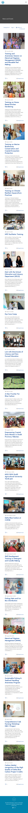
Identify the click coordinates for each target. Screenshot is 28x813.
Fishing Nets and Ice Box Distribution (13, 599)
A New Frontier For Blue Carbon (12, 395)
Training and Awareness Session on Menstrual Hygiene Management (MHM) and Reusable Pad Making (13, 59)
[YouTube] (15, 807)
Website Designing (16, 804)
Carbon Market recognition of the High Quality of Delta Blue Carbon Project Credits (14, 768)
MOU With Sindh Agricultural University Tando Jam (13, 476)
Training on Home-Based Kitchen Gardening (12, 104)
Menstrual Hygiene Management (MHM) (13, 639)
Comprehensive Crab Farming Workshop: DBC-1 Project (13, 723)
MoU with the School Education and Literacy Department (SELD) (14, 274)
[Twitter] (13, 807)
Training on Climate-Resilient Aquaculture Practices (13, 192)
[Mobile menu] (26, 2)
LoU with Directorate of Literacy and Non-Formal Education (14, 354)
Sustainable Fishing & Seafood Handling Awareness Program (13, 680)
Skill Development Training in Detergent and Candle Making (13, 558)
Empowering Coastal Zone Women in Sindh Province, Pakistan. (13, 434)
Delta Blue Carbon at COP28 (13, 519)
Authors (19, 27)
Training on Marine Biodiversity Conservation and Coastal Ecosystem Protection (12, 148)
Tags (12, 27)
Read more (21, 78)
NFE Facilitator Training (14, 234)
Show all (23, 28)
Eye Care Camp (11, 314)
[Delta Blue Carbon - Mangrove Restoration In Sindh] (3, 2)
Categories (6, 27)
